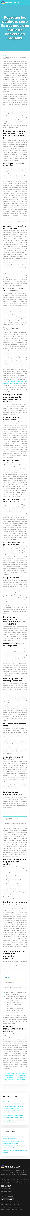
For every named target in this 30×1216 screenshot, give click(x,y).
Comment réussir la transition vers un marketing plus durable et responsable (20, 1077)
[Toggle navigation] (27, 3)
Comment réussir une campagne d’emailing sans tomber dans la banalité (9, 1077)
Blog (6, 55)
